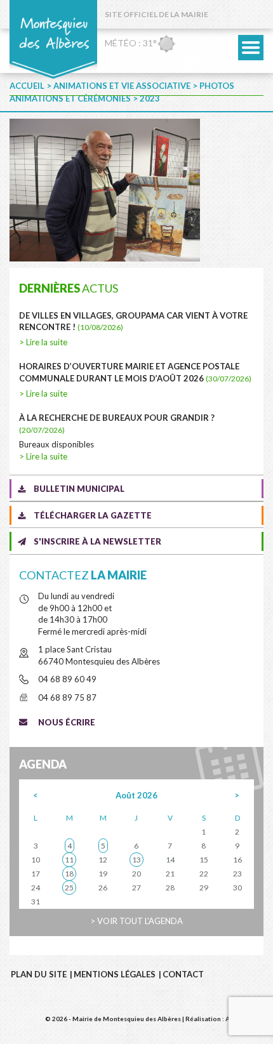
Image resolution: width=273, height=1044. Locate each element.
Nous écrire (66, 722)
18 (69, 873)
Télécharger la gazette (93, 515)
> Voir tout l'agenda (136, 921)
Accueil (27, 86)
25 (69, 887)
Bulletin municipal (79, 489)
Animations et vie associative (121, 86)
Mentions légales (115, 974)
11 (69, 859)
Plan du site (39, 974)
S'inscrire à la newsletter (97, 541)
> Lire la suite (43, 342)
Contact (183, 974)
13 (136, 859)
